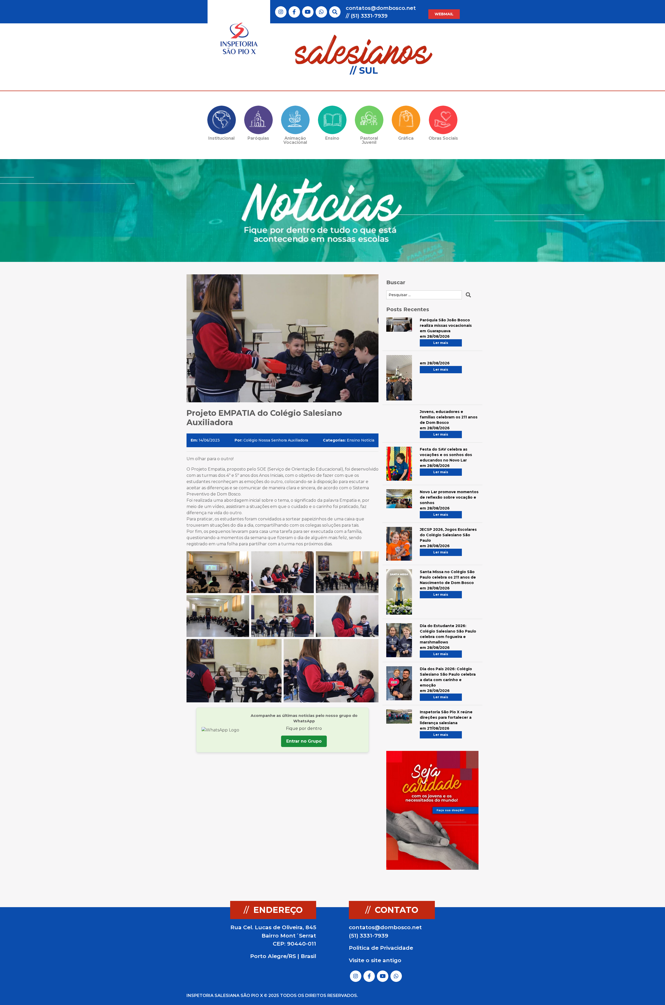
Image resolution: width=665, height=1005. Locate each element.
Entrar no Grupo (304, 741)
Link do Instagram (280, 12)
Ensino (332, 138)
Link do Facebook (294, 12)
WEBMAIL (444, 14)
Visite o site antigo (375, 960)
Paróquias (258, 138)
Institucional (221, 138)
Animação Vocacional (295, 140)
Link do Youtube (308, 12)
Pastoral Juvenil (369, 140)
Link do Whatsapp (321, 12)
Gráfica (406, 138)
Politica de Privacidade (381, 948)
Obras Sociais (443, 138)
